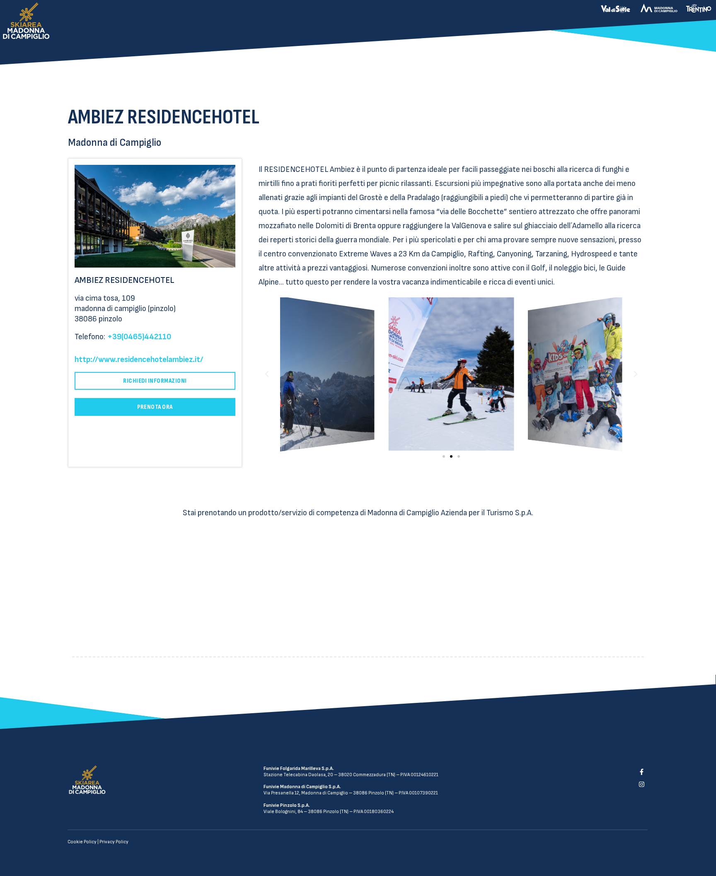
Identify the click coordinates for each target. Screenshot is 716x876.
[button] (444, 456)
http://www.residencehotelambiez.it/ (139, 359)
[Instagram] (641, 784)
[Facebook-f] (641, 771)
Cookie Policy (82, 842)
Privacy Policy (113, 842)
